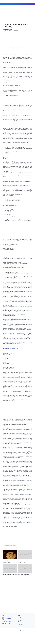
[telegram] (11, 545)
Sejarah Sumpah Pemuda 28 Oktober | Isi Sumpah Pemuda (10, 561)
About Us (20, 618)
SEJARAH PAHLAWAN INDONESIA (12, 348)
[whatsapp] (9, 545)
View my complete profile (6, 621)
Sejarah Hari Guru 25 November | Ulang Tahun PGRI (24, 561)
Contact (20, 620)
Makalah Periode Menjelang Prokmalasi (10, 574)
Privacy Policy (21, 625)
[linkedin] (9, 624)
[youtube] (5, 624)
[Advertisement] (17, 13)
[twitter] (7, 545)
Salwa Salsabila (8, 618)
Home (20, 617)
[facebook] (5, 545)
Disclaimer (21, 621)
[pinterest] (13, 545)
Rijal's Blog (19, 630)
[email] (14, 545)
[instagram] (7, 624)
